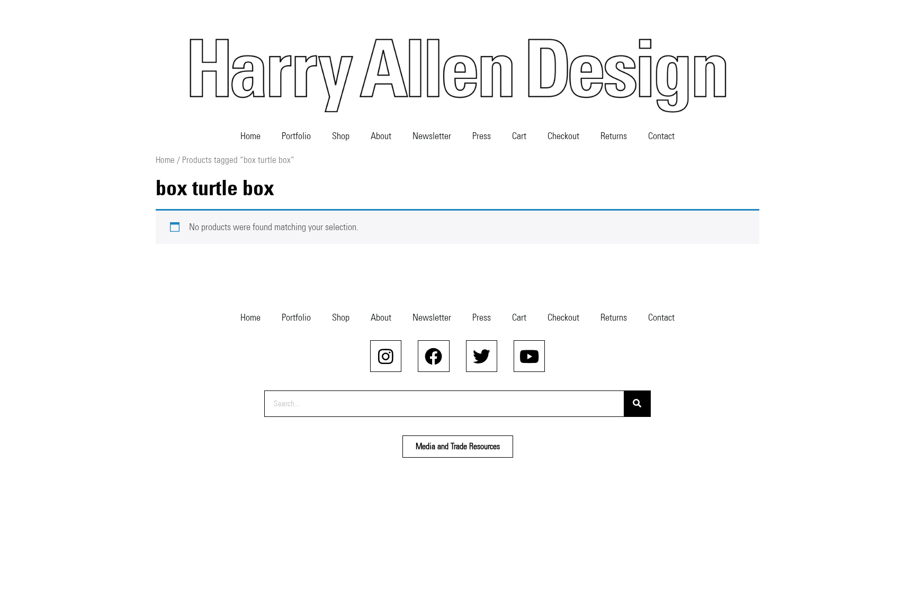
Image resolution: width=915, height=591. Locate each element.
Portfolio (296, 136)
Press (481, 136)
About (381, 136)
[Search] (637, 403)
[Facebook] (433, 355)
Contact (661, 136)
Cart (519, 136)
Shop (340, 136)
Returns (613, 136)
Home (250, 136)
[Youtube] (529, 355)
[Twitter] (481, 355)
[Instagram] (385, 355)
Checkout (563, 136)
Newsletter (431, 136)
